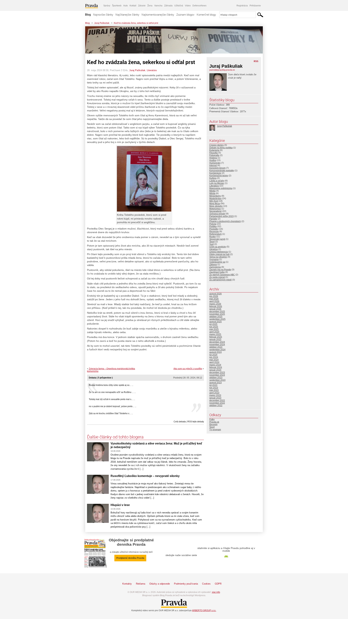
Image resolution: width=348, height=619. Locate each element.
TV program (215, 429)
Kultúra (212, 178)
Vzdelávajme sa (217, 262)
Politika (213, 226)
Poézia (212, 224)
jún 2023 (213, 387)
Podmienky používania (186, 583)
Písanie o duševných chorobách (225, 221)
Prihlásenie (255, 5)
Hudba (212, 160)
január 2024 (215, 370)
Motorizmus (215, 208)
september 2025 (217, 319)
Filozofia (213, 152)
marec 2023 (215, 395)
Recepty (213, 424)
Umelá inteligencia (218, 252)
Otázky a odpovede (159, 583)
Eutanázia (214, 150)
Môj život (213, 201)
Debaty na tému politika (221, 147)
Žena (149, 5)
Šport (212, 241)
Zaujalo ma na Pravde (220, 269)
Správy (106, 5)
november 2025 (217, 314)
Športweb (116, 5)
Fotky (212, 419)
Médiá (212, 191)
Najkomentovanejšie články (158, 14)
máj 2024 (214, 359)
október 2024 (215, 347)
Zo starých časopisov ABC (222, 274)
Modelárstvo (215, 198)
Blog (88, 15)
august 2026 (215, 293)
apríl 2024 (214, 362)
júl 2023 (213, 385)
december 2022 (217, 400)
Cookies (206, 583)
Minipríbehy (215, 196)
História (213, 158)
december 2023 (217, 372)
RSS (256, 61)
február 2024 (215, 367)
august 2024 (215, 352)
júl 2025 (213, 324)
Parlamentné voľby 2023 (221, 216)
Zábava (213, 264)
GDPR (218, 583)
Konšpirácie (215, 173)
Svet (211, 244)
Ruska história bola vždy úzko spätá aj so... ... (111, 385)
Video (188, 5)
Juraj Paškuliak (101, 23)
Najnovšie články (103, 14)
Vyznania (214, 259)
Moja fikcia (214, 203)
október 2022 (215, 405)
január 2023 (215, 398)
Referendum (215, 234)
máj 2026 (214, 299)
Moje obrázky (216, 206)
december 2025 (217, 311)
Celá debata (180, 421)
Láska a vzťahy (216, 180)
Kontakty (127, 583)
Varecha (158, 5)
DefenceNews (199, 5)
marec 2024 (215, 365)
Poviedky (213, 229)
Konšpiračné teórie (218, 175)
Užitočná (178, 5)
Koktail (133, 5)
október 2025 (215, 316)
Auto (125, 5)
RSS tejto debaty (195, 421)
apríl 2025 (214, 332)
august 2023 (215, 382)
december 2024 (217, 342)
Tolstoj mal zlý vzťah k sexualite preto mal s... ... (112, 399)
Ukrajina (213, 249)
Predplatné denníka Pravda (130, 558)
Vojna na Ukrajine (218, 257)
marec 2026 (215, 304)
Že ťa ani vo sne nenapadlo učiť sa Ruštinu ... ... (112, 392)
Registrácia (242, 5)
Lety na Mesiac (216, 183)
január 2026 (215, 309)
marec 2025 (215, 334)
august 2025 (215, 321)
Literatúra (152, 70)
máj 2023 (214, 390)
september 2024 (217, 349)
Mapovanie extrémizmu (220, 188)
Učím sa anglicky (217, 246)
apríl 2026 (214, 301)
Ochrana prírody (217, 213)
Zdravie (142, 5)
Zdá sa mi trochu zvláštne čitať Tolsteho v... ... (111, 413)
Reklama (140, 583)
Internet (213, 165)
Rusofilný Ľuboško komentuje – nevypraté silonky (145, 475)
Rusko (212, 236)
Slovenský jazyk (217, 239)
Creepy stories (216, 145)
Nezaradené (215, 211)
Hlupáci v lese (120, 505)
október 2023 (215, 377)
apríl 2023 (214, 393)
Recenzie (214, 231)
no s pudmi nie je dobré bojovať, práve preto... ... (112, 406)
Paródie (213, 219)
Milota (212, 193)
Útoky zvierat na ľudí (219, 254)
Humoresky (215, 163)
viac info (216, 592)
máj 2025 (214, 329)
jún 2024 (213, 357)
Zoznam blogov (185, 14)
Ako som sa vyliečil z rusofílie (187, 368)
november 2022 (217, 403)
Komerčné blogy (206, 14)
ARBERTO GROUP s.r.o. (204, 610)
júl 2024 (213, 354)
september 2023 (217, 380)
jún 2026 (213, 296)
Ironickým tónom (217, 168)
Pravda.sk (214, 422)
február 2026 (215, 306)
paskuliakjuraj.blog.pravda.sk (222, 70)
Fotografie (214, 155)
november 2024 (217, 344)
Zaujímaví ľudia (217, 272)
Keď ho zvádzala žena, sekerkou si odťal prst (136, 23)
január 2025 (215, 339)
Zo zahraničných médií (220, 279)
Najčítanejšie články (127, 14)
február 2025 (215, 337)
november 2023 (217, 375)
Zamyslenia (215, 267)
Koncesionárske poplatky (221, 170)
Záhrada (168, 5)
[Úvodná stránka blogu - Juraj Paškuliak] (171, 40)
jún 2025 (213, 326)
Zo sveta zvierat (217, 277)
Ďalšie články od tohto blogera (115, 437)
